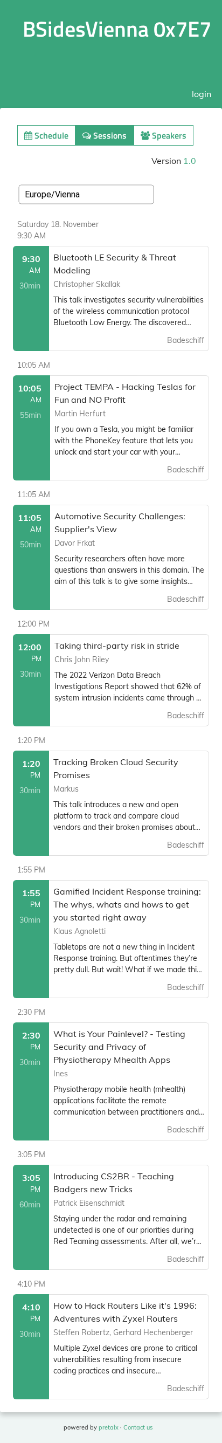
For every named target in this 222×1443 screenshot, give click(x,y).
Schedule (50, 135)
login (201, 93)
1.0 (189, 160)
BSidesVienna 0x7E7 (117, 28)
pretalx (109, 1427)
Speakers (168, 135)
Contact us (137, 1427)
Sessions (109, 135)
